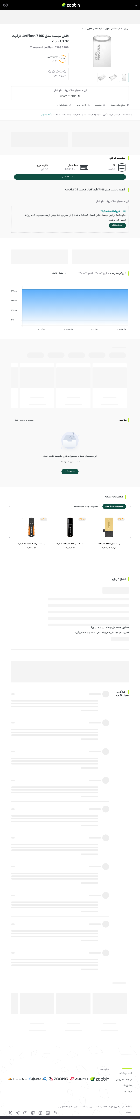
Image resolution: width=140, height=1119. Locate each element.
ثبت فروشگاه (126, 1073)
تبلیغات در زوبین (124, 1079)
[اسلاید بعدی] (10, 538)
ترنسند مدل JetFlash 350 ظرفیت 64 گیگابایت (70, 545)
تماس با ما (127, 1085)
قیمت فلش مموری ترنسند (91, 28)
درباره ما (128, 1091)
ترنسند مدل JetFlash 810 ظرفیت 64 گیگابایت (31, 545)
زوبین (125, 28)
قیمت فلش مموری (112, 28)
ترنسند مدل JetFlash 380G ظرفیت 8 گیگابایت (109, 545)
